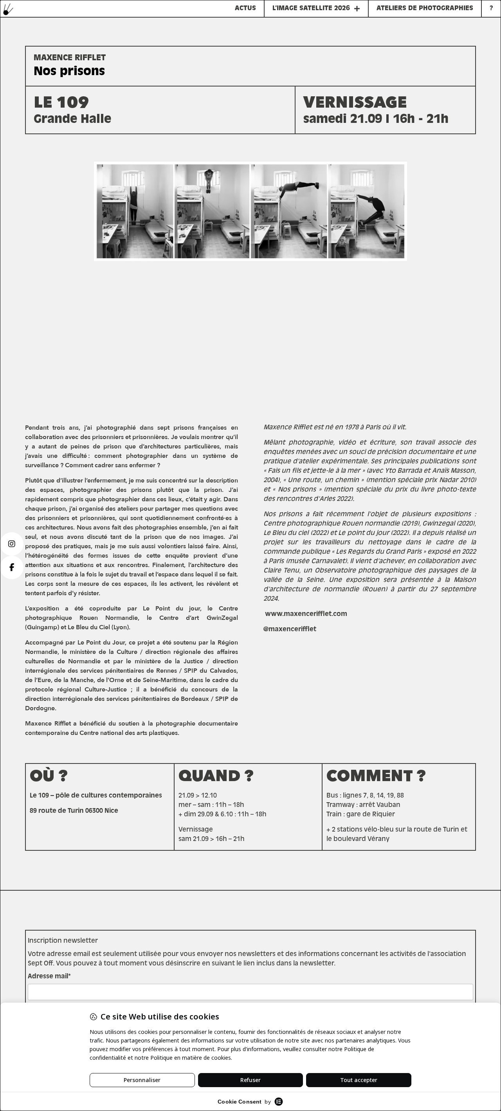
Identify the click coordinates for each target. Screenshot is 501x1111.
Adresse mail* (49, 977)
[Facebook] (11, 567)
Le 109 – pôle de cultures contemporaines (96, 796)
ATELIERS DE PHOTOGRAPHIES (425, 8)
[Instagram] (11, 544)
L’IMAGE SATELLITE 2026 (311, 8)
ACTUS (245, 8)
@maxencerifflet (289, 630)
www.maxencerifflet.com (305, 614)
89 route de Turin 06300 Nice (74, 811)
